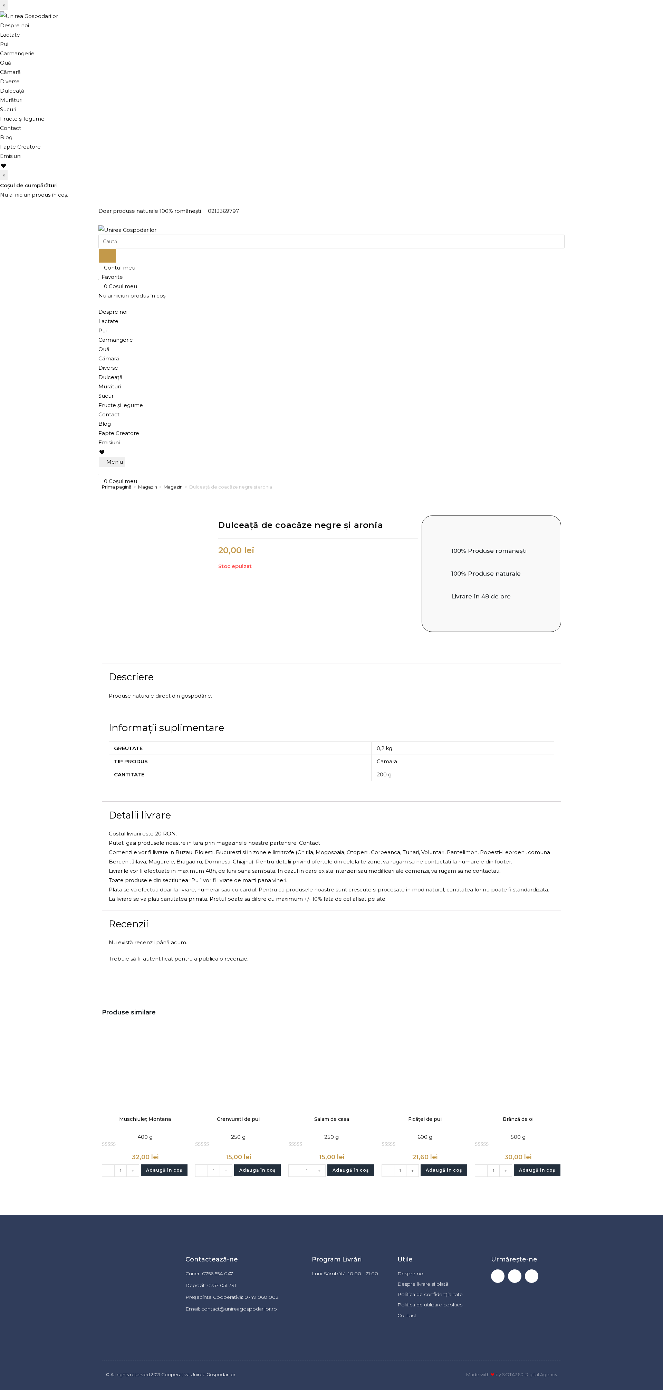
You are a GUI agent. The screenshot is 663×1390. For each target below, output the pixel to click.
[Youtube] (531, 1276)
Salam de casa (331, 1119)
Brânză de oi (518, 1119)
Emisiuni (10, 156)
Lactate (10, 34)
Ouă (5, 62)
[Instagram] (514, 1276)
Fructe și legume (22, 118)
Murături (11, 100)
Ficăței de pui (425, 1119)
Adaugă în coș (164, 1170)
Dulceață (12, 90)
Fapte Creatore (20, 146)
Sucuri (8, 109)
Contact (10, 128)
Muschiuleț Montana (145, 1119)
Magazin (147, 487)
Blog (6, 137)
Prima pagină (117, 487)
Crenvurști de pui (238, 1119)
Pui (4, 44)
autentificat (158, 958)
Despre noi (14, 25)
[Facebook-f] (498, 1276)
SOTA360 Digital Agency (529, 1374)
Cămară (10, 72)
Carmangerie (17, 53)
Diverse (10, 81)
